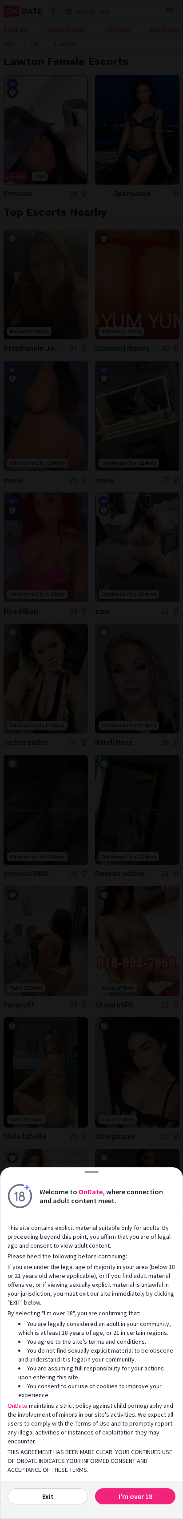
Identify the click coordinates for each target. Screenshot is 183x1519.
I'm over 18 (135, 1496)
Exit (48, 1496)
